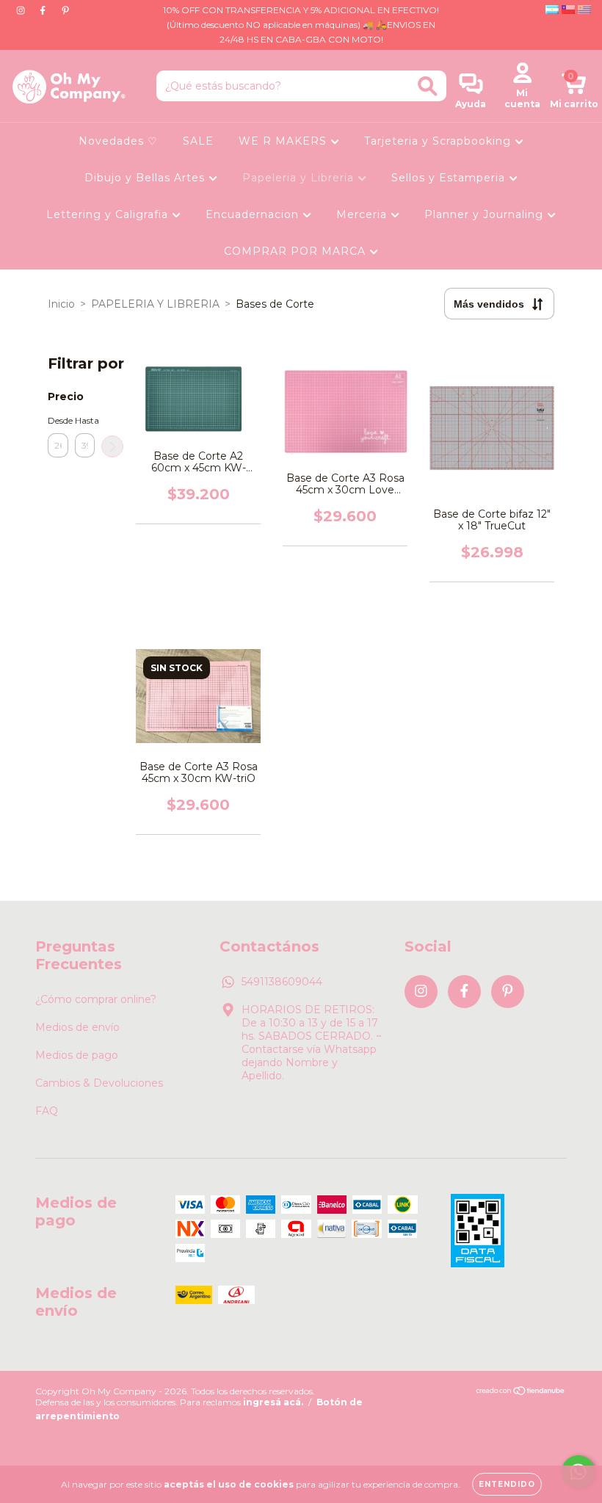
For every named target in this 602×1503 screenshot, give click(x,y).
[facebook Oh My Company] (44, 10)
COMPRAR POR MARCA (296, 251)
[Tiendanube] (521, 1392)
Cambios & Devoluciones (99, 1083)
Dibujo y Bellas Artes (146, 177)
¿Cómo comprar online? (95, 999)
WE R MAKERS (284, 141)
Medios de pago (76, 1055)
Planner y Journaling (485, 214)
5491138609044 (282, 981)
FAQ (46, 1111)
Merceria (363, 214)
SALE (198, 141)
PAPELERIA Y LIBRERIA (155, 304)
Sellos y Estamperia (450, 177)
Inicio (61, 304)
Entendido (507, 1484)
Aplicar (112, 446)
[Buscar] (427, 86)
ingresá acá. (273, 1402)
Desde (58, 420)
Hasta (85, 420)
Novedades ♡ (118, 141)
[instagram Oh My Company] (22, 10)
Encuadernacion (254, 214)
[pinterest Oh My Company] (65, 10)
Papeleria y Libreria (300, 177)
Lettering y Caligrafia (109, 214)
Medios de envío (77, 1027)
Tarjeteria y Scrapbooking (439, 141)
